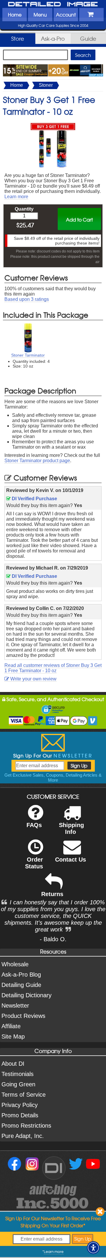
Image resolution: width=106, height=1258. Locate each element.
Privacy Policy (19, 1105)
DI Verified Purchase (34, 498)
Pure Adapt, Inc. (22, 1136)
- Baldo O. (53, 939)
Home (14, 14)
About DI (12, 1063)
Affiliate (11, 1026)
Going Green (18, 1084)
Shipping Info (71, 828)
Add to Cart (79, 219)
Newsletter (15, 1005)
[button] (93, 1247)
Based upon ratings (26, 299)
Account (66, 14)
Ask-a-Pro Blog (21, 974)
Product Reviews (23, 1016)
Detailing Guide (21, 985)
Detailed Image (53, 4)
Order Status (34, 863)
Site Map (13, 1036)
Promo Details (19, 1115)
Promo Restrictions (26, 1125)
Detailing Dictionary (26, 995)
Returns (52, 894)
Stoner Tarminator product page (37, 460)
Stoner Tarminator (28, 355)
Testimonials (17, 1074)
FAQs (34, 825)
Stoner (46, 85)
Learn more (16, 196)
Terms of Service (23, 1094)
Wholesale (15, 964)
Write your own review (33, 678)
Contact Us (70, 859)
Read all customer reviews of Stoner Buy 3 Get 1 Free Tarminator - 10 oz (53, 668)
